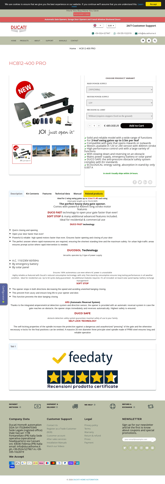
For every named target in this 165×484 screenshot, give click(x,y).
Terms (87, 428)
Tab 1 (13, 346)
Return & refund (92, 435)
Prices (87, 439)
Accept (153, 4)
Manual (78, 193)
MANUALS (63, 40)
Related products (94, 193)
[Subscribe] (152, 439)
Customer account (56, 435)
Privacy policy (91, 425)
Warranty (89, 432)
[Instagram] (141, 447)
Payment (88, 442)
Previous (2, 162)
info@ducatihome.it (147, 33)
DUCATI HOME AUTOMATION (85, 479)
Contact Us (52, 425)
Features (47, 193)
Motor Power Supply (98, 97)
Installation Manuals (57, 442)
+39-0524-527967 (102, 33)
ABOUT (37, 40)
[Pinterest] (135, 447)
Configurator (3, 293)
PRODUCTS (24, 40)
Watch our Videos (55, 446)
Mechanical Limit (96, 110)
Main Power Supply (97, 84)
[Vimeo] (152, 447)
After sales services (56, 439)
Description (16, 193)
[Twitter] (124, 447)
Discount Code (82, 14)
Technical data (62, 193)
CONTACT (74, 40)
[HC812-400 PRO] (44, 110)
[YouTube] (147, 447)
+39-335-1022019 (124, 33)
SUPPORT (49, 40)
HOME (13, 40)
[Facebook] (130, 447)
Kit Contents (32, 193)
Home (73, 48)
